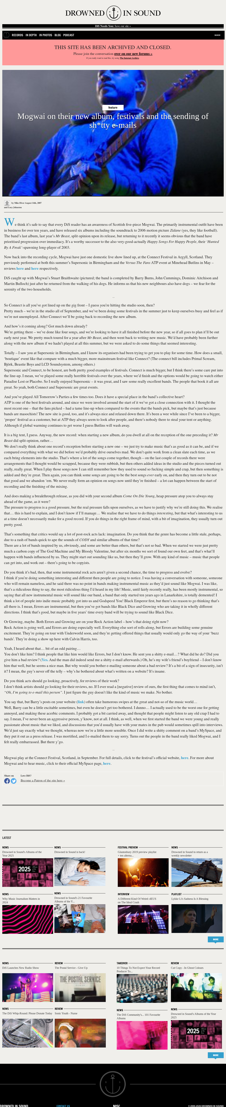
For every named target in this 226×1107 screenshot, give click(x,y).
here (20, 268)
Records (17, 35)
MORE (215, 939)
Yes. (45, 659)
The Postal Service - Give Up (71, 967)
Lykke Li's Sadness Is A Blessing (189, 898)
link (81, 701)
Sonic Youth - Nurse (66, 1013)
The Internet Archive (129, 57)
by (17, 202)
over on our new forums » (133, 53)
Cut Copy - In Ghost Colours (187, 967)
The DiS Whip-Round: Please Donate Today (27, 1013)
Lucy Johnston (15, 207)
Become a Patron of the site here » (43, 780)
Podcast (68, 35)
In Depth (31, 35)
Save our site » (113, 26)
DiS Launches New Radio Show (20, 967)
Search (217, 35)
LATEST (6, 838)
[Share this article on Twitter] (13, 781)
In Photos (45, 35)
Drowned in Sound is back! (69, 852)
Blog (58, 35)
